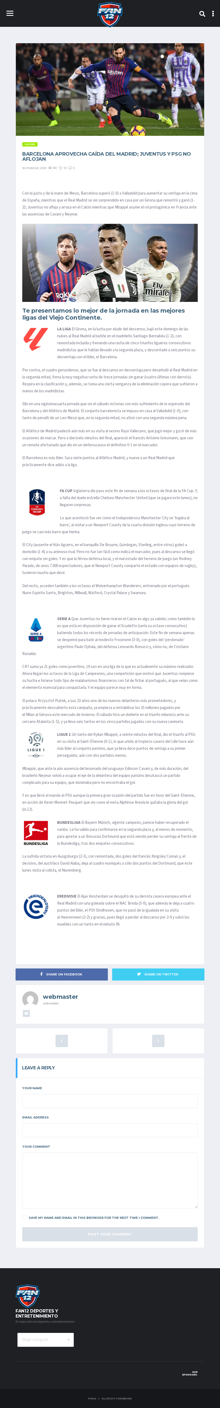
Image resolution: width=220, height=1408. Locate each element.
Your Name (32, 1088)
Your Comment (36, 1147)
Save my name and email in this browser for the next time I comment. (94, 1218)
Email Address (35, 1117)
